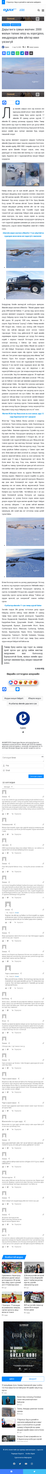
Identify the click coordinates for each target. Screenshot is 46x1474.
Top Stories (6, 25)
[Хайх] (38, 11)
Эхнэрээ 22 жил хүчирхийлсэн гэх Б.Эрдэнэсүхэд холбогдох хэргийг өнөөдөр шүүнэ (29, 1439)
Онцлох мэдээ (35, 698)
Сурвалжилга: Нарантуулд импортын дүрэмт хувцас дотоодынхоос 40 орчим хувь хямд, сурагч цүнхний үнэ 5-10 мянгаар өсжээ (11, 1280)
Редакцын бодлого (17, 1454)
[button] (23, 19)
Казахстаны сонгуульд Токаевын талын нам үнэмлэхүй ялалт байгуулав (29, 1399)
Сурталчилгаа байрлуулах (23, 1457)
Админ (7, 47)
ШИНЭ (11, 1379)
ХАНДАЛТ (33, 1379)
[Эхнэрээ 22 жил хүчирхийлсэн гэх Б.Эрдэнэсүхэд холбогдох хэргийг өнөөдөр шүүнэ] (8, 1439)
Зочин (17, 913)
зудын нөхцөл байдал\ (14, 698)
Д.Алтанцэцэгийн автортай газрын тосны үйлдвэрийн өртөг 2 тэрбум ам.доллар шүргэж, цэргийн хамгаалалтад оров (34, 1280)
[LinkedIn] (13, 53)
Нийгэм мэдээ (15, 25)
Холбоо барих (30, 1454)
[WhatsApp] (17, 53)
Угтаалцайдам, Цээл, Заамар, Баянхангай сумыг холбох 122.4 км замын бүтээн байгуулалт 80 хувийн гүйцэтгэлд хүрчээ (22, 1387)
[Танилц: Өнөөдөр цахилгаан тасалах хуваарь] (8, 1412)
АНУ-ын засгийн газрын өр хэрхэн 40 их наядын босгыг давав (33, 1307)
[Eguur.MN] (14, 10)
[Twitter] (8, 53)
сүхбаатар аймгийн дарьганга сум (23, 703)
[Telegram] (22, 53)
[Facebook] (4, 53)
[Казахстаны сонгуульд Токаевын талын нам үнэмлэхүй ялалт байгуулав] (8, 1400)
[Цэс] (43, 11)
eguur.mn (40, 1450)
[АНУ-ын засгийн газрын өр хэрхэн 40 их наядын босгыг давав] (34, 1297)
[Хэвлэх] (31, 53)
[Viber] (26, 53)
